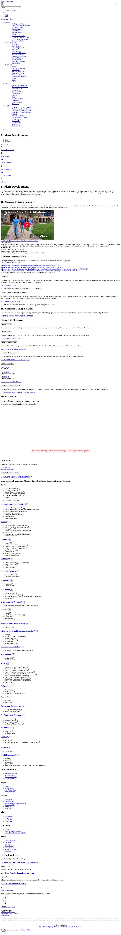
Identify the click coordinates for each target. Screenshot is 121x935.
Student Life (15, 70)
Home (6, 140)
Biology (4, 522)
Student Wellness (17, 126)
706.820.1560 (5, 915)
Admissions (15, 44)
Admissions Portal (10, 841)
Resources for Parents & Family (21, 110)
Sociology (5, 737)
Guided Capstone (17, 29)
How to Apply (16, 51)
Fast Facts (15, 95)
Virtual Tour (8, 816)
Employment (8, 800)
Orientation (13, 241)
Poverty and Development (11, 706)
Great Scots (8, 844)
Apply (6, 14)
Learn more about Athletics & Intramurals (13, 349)
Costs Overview (17, 46)
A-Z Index (8, 842)
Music (3, 663)
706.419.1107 (6, 467)
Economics (5, 580)
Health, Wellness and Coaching (13, 623)
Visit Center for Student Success (10, 301)
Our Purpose (16, 93)
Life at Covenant (6, 175)
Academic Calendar (18, 41)
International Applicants (19, 56)
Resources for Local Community (22, 112)
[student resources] (1, 166)
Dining (14, 80)
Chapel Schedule (17, 119)
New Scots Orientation (19, 75)
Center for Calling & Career (20, 37)
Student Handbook (32, 241)
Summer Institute (17, 32)
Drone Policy (8, 808)
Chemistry (5, 559)
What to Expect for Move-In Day (13, 884)
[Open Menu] (2, 3)
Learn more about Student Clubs (10, 338)
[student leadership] (2, 159)
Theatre (4, 747)
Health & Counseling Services (10, 385)
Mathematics (6, 654)
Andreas (60, 267)
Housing (14, 78)
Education (5, 589)
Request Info (16, 63)
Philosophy (5, 686)
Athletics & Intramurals (8, 342)
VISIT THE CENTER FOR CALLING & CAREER (17, 316)
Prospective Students (11, 773)
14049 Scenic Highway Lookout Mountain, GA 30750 (10, 912)
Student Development (18, 68)
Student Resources (6, 169)
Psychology (5, 728)
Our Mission (16, 90)
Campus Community (11, 777)
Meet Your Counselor (18, 61)
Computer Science (8, 571)
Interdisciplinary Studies (10, 647)
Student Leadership (18, 71)
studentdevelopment (8, 469)
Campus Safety (16, 122)
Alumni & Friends (10, 778)
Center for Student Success (20, 39)
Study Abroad (16, 31)
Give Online (8, 847)
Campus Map (16, 121)
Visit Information (17, 59)
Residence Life (5, 156)
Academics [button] (8, 22)
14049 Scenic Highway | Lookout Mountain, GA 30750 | (56, 927)
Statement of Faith (17, 92)
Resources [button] (8, 105)
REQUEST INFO (10, 11)
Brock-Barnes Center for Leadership (15, 833)
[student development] (1, 146)
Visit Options (8, 819)
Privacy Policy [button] (26, 930)
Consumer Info (9, 801)
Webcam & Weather (11, 849)
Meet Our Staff (5, 241)
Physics (4, 697)
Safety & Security (6, 363)
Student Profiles (22, 241)
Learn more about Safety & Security (11, 382)
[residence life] (1, 153)
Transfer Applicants (18, 54)
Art (2, 485)
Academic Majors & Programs (10, 472)
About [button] (6, 83)
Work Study (15, 49)
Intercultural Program (18, 73)
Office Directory (9, 846)
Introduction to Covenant (19, 85)
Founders (73, 271)
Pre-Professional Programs (11, 715)
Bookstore (8, 851)
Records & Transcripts (18, 36)
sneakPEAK (8, 821)
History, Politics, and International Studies (17, 631)
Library (14, 34)
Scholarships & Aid (18, 48)
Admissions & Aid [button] (10, 42)
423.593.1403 (5, 377)
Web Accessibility (10, 805)
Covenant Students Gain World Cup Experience (19, 863)
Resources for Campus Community (22, 109)
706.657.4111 (5, 367)
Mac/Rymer (83, 269)
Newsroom (15, 104)
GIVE (6, 16)
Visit (6, 12)
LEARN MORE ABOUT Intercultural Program (15, 360)
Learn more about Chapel (8, 285)
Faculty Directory (17, 99)
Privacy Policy (9, 806)
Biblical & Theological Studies (13, 504)
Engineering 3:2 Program (11, 602)
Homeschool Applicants (19, 53)
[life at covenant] (2, 172)
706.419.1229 (5, 372)
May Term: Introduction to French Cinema (17, 873)
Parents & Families (10, 775)
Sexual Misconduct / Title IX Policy (15, 803)
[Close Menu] (2, 5)
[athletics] (1, 179)
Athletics (14, 66)
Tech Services (16, 124)
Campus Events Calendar (19, 117)
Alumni (14, 114)
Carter (58, 265)
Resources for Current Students (21, 107)
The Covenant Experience (20, 87)
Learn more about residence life (10, 262)
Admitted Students (17, 58)
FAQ (13, 97)
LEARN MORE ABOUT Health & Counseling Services (18, 392)
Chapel (14, 82)
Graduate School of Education (21, 25)
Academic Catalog (17, 27)
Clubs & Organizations (19, 76)
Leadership (15, 100)
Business (4, 539)
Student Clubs (5, 331)
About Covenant (17, 88)
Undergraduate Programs (19, 24)
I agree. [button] (3, 931)
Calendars (7, 786)
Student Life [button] (8, 65)
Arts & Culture (5, 324)
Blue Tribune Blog (17, 102)
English (4, 609)
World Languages (8, 755)
